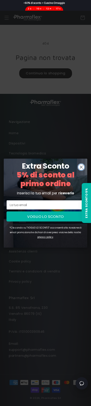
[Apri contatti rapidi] (82, 383)
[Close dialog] (81, 167)
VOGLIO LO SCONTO (45, 216)
